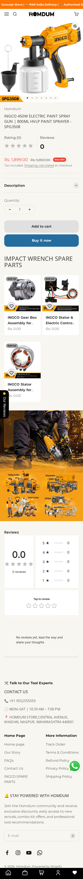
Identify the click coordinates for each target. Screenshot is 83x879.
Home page (14, 744)
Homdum (12, 109)
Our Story (12, 752)
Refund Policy (57, 761)
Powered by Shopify (47, 866)
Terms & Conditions (62, 752)
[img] (18, 146)
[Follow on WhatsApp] (40, 853)
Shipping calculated (39, 165)
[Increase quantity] (29, 209)
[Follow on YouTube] (29, 853)
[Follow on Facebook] (7, 853)
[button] (57, 543)
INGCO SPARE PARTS (16, 779)
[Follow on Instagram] (18, 853)
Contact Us (13, 768)
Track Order (55, 744)
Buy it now (41, 240)
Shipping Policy (59, 776)
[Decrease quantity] (9, 209)
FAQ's (9, 761)
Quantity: (12, 200)
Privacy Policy (57, 768)
